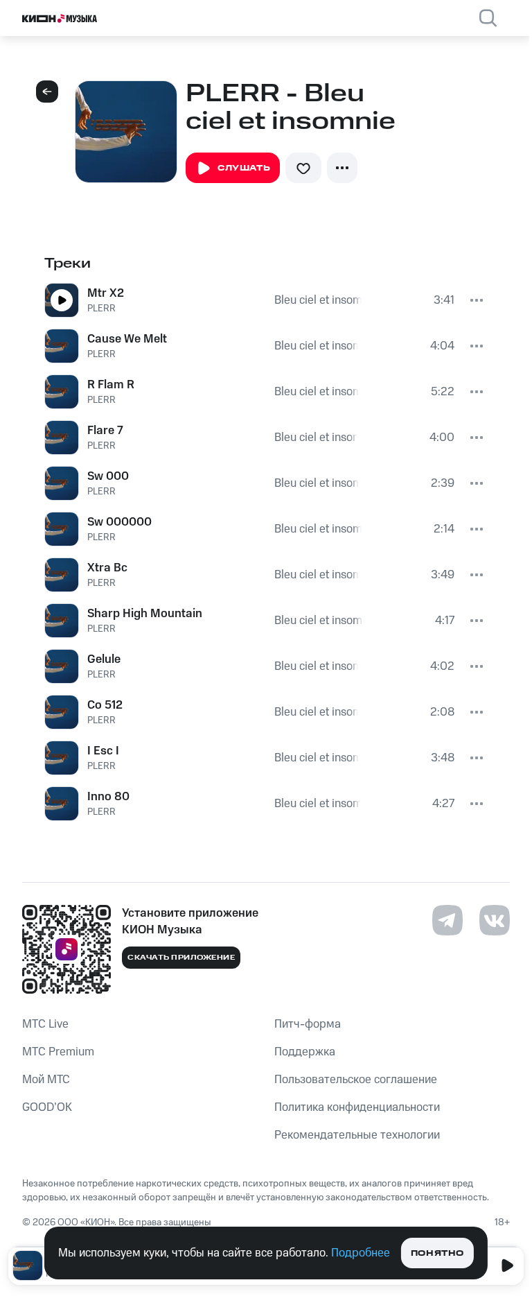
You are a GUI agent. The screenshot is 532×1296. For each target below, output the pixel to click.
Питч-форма (307, 1024)
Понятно (437, 1253)
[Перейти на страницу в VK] (494, 920)
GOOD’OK (47, 1107)
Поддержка (304, 1052)
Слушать (244, 168)
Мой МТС (46, 1079)
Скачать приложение (181, 957)
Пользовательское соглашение (355, 1079)
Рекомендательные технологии (357, 1135)
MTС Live (45, 1024)
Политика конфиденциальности (357, 1107)
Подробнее (360, 1253)
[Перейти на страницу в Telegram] (447, 920)
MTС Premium (58, 1052)
